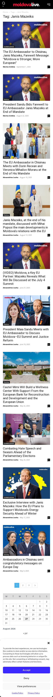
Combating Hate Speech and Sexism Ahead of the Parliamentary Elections (22, 452)
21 (33, 614)
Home (5, 12)
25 (13, 618)
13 (26, 610)
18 (13, 614)
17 (6, 614)
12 (20, 610)
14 (33, 610)
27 (26, 618)
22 (40, 614)
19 (20, 614)
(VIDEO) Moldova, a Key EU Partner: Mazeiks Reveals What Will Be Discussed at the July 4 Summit (24, 278)
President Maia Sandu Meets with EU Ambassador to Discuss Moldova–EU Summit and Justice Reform (26, 335)
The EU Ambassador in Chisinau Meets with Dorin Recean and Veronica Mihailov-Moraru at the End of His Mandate (24, 168)
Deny (26, 678)
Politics (6, 99)
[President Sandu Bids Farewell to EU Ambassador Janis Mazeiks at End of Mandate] (26, 87)
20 (26, 614)
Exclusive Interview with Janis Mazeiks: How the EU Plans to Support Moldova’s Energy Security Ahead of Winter (23, 508)
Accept (26, 670)
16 (46, 610)
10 (6, 610)
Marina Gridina (9, 67)
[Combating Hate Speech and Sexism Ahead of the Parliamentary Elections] (26, 429)
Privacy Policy (34, 693)
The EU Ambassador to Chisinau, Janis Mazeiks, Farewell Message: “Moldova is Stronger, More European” (26, 57)
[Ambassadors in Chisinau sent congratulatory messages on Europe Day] (26, 540)
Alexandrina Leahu (10, 177)
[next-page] (35, 585)
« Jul (25, 633)
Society (6, 382)
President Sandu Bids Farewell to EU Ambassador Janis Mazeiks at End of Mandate (25, 108)
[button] (48, 642)
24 (6, 618)
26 (20, 618)
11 (13, 610)
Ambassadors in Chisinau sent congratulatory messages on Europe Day (23, 563)
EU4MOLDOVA (9, 47)
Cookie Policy (17, 693)
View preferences (26, 686)
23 (46, 614)
